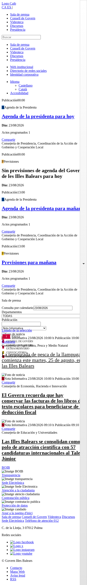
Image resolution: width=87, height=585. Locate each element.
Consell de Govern (22, 18)
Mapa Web (17, 571)
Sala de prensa (19, 14)
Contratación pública (15, 498)
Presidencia (17, 29)
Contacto (16, 568)
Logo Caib (9, 3)
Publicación (9, 320)
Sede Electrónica (13, 482)
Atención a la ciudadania (18, 490)
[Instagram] (22, 549)
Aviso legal (17, 575)
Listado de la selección (17, 330)
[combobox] (43, 325)
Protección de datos (15, 505)
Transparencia (11, 475)
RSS (13, 579)
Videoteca (16, 22)
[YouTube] (21, 553)
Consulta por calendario (17, 308)
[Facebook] (22, 542)
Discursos (16, 26)
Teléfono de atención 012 (42, 520)
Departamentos (12, 312)
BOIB (6, 467)
